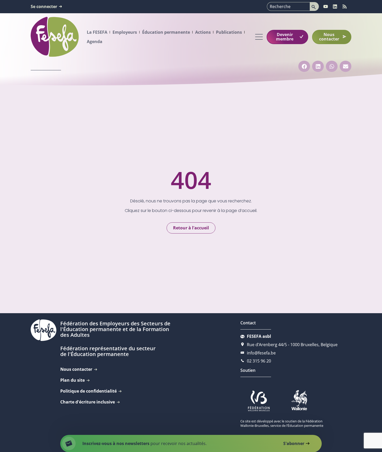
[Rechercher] (314, 6)
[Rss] (344, 6)
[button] (304, 66)
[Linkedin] (335, 6)
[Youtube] (325, 6)
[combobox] (288, 6)
